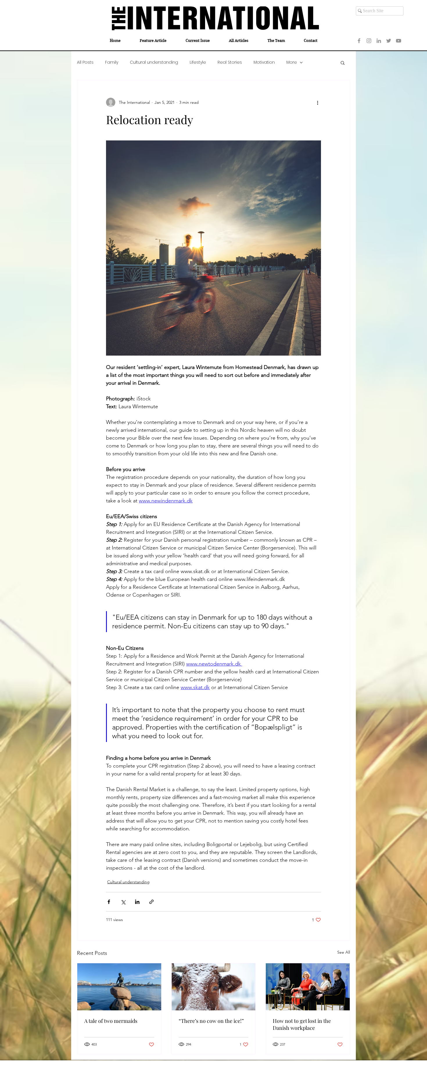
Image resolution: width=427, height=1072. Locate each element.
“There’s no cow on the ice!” (211, 1020)
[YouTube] (398, 41)
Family (111, 62)
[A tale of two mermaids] (119, 986)
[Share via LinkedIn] (137, 902)
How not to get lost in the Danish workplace (302, 1024)
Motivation (264, 62)
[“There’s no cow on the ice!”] (214, 986)
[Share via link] (151, 902)
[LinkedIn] (379, 41)
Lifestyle (198, 62)
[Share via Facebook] (109, 902)
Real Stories (230, 62)
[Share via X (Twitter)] (123, 902)
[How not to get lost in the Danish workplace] (308, 986)
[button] (342, 62)
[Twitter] (388, 41)
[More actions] (317, 102)
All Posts (85, 62)
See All (343, 952)
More (291, 62)
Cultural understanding (154, 62)
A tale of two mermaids (110, 1020)
